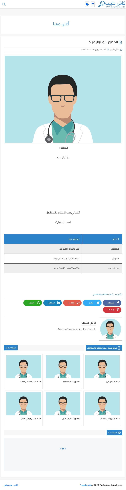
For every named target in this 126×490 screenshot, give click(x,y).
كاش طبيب (114, 49)
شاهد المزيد (11, 348)
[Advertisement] (63, 182)
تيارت (117, 294)
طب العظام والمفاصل (102, 294)
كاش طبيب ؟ (86, 485)
